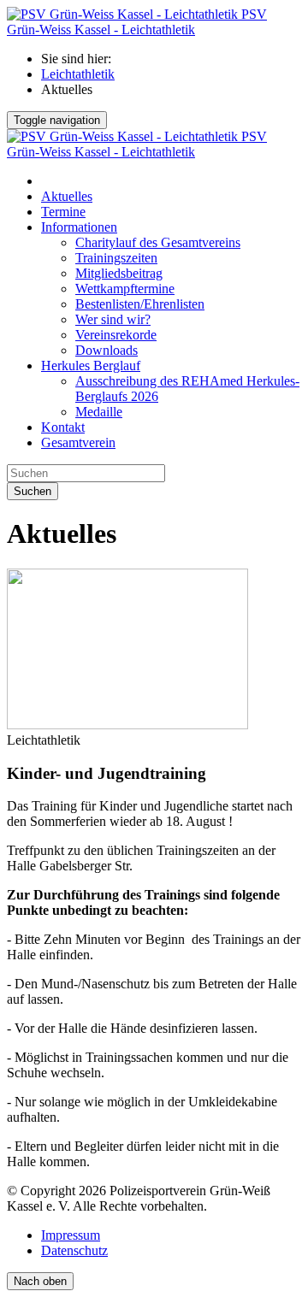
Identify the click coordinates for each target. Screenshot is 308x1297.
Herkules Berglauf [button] (90, 365)
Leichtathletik (78, 74)
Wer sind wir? (113, 319)
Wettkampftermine (125, 288)
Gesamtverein (78, 442)
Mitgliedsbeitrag (119, 273)
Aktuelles (66, 196)
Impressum (70, 1235)
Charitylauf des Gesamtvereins (157, 242)
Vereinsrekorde (116, 334)
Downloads (106, 350)
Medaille (98, 411)
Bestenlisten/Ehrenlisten (139, 304)
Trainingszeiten (116, 258)
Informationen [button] (79, 227)
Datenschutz (74, 1250)
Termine (63, 211)
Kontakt (63, 427)
